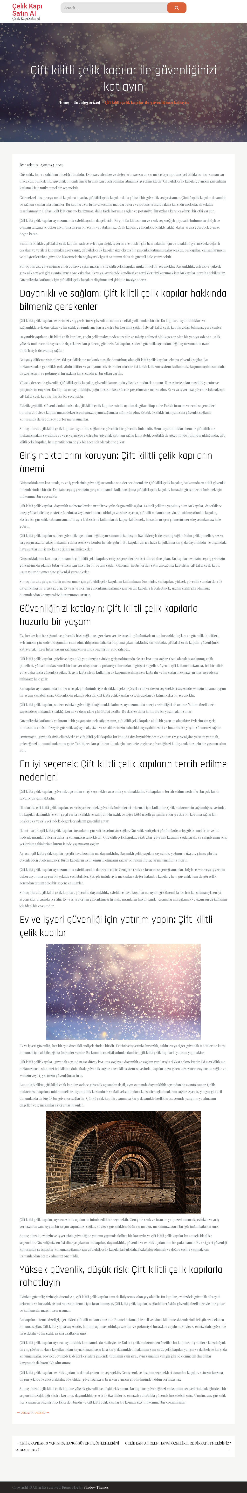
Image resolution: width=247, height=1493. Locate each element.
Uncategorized (33, 1412)
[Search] (176, 7)
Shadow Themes (96, 1487)
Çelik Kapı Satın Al (27, 9)
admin (32, 164)
